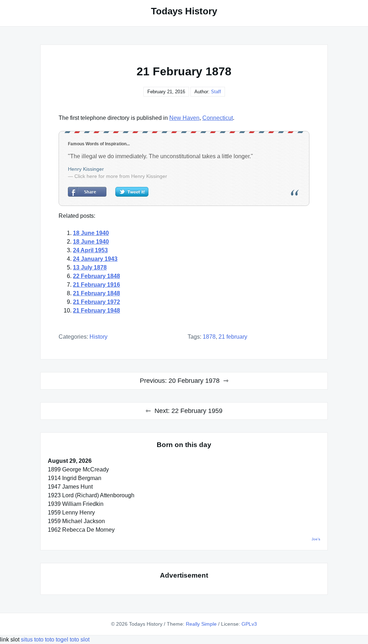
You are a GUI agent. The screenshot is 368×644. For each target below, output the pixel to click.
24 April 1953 (90, 250)
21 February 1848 (96, 293)
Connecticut (217, 118)
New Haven (184, 118)
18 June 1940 (91, 233)
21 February (232, 337)
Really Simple (201, 624)
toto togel (56, 639)
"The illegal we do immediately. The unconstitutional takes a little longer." (160, 156)
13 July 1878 (90, 267)
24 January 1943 (95, 259)
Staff (216, 91)
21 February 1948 (96, 310)
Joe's (316, 539)
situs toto (33, 639)
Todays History (184, 11)
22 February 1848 (96, 276)
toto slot (79, 639)
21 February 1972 (96, 302)
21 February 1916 (96, 285)
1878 (209, 337)
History (98, 337)
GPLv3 (249, 624)
